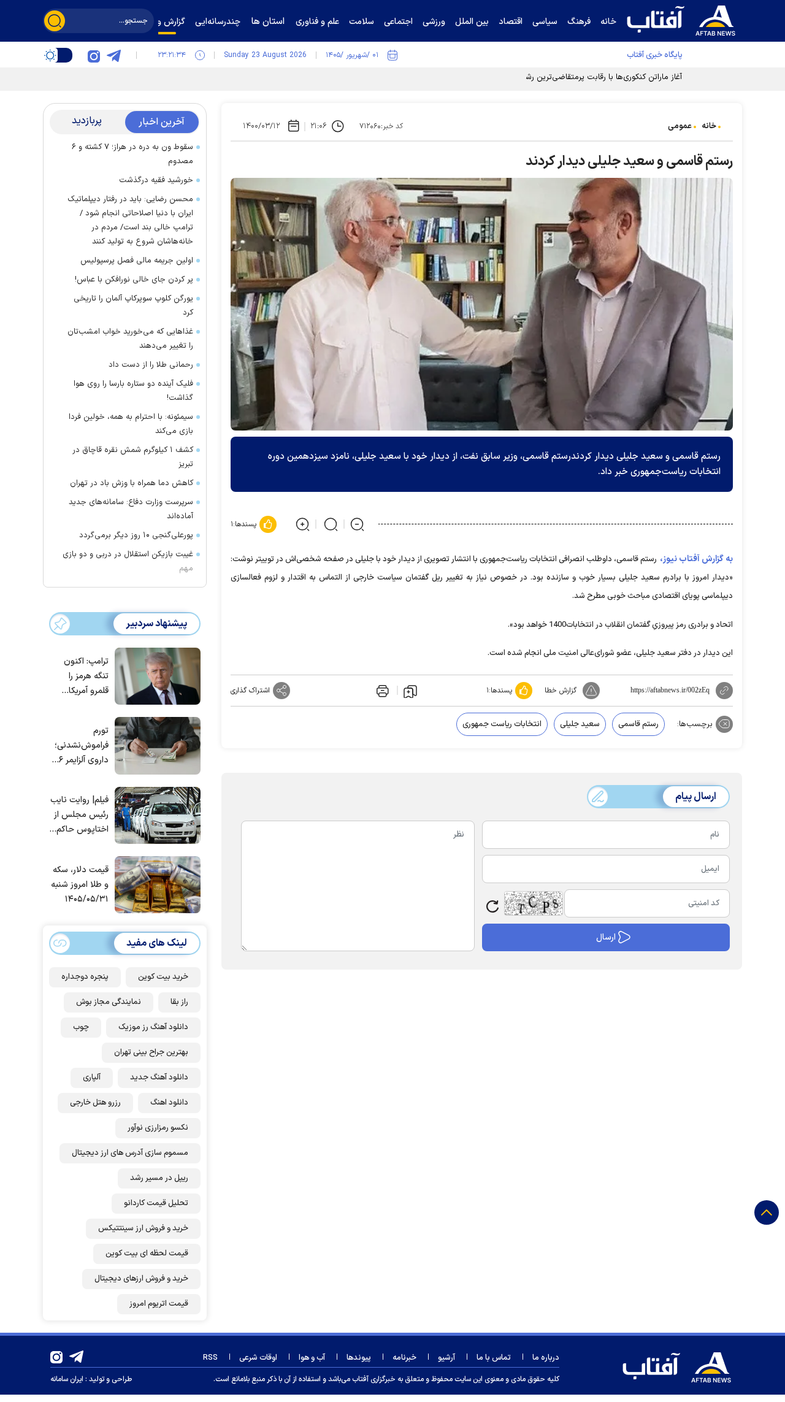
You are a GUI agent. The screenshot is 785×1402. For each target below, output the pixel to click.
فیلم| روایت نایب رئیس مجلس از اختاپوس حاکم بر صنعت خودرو (79, 815)
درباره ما (545, 1358)
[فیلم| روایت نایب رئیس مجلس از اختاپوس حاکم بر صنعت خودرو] (155, 814)
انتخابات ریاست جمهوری (502, 724)
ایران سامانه (66, 1379)
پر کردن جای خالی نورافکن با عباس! (134, 280)
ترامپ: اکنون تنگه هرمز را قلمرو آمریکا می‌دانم (86, 677)
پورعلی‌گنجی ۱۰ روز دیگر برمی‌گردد (136, 535)
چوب (81, 1027)
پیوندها (359, 1358)
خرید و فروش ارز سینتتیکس (143, 1228)
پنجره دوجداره (85, 977)
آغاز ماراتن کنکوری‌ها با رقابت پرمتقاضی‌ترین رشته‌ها (596, 77)
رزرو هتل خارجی (95, 1103)
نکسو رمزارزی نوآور (158, 1128)
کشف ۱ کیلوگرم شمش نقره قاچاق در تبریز (132, 457)
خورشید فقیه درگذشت (156, 180)
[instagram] (94, 55)
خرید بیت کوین (163, 977)
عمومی (680, 126)
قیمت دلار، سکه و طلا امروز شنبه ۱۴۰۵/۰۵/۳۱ (80, 885)
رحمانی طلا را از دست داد (151, 365)
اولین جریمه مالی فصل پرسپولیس (136, 261)
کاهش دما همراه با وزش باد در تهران (131, 483)
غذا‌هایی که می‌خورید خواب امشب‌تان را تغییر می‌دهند (130, 339)
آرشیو (446, 1358)
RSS (210, 1358)
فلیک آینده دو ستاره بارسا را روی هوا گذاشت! (133, 391)
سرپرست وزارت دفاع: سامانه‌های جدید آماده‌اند (131, 509)
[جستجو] (54, 20)
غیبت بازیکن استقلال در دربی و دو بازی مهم (128, 561)
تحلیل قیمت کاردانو (156, 1203)
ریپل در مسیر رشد (159, 1178)
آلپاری (92, 1077)
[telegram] (113, 55)
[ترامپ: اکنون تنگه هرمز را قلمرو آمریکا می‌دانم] (155, 675)
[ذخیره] (410, 690)
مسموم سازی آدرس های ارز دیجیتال (130, 1153)
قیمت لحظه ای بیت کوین (146, 1253)
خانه (709, 126)
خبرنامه (404, 1358)
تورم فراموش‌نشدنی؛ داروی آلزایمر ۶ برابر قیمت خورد (81, 746)
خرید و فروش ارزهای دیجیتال (141, 1279)
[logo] (684, 19)
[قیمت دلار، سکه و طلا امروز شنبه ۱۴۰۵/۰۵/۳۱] (155, 884)
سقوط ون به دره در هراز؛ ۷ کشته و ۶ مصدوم (132, 154)
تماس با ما (494, 1358)
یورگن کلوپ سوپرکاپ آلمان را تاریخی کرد (133, 306)
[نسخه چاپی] (381, 690)
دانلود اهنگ (169, 1103)
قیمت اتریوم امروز (158, 1304)
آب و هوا (312, 1358)
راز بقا (179, 1002)
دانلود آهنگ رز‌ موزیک (153, 1027)
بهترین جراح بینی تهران (151, 1052)
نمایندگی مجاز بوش (108, 1002)
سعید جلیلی (580, 724)
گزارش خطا (560, 690)
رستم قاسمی (638, 724)
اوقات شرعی (258, 1358)
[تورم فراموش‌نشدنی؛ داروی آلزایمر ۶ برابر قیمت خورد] (155, 744)
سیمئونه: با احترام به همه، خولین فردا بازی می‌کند (131, 424)
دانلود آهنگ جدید (159, 1077)
